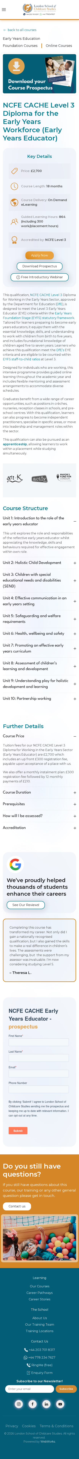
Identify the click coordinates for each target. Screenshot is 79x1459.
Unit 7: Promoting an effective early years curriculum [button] (33, 648)
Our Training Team (39, 1324)
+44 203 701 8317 (42, 1350)
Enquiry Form (42, 1373)
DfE (59, 304)
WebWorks (47, 1441)
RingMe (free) (42, 1365)
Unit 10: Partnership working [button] (27, 699)
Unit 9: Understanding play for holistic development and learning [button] (35, 684)
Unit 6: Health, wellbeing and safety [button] (33, 634)
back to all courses (22, 30)
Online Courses (59, 46)
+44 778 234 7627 (41, 1357)
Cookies (29, 1426)
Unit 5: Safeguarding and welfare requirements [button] (32, 619)
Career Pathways (39, 1293)
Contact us (17, 1206)
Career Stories (39, 1299)
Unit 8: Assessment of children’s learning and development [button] (30, 666)
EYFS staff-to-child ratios (21, 359)
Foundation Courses (20, 46)
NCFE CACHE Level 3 (46, 295)
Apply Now (39, 255)
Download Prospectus (39, 266)
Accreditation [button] (14, 828)
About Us (39, 1318)
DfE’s (60, 350)
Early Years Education (21, 39)
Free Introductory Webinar (42, 277)
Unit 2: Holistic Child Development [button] (32, 563)
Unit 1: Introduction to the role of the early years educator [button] (33, 521)
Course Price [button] (13, 736)
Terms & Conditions (56, 1426)
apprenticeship (15, 444)
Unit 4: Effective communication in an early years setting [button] (35, 601)
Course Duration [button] (17, 792)
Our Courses (39, 1286)
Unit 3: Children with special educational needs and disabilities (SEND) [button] (32, 581)
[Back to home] (39, 9)
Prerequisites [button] (14, 804)
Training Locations (39, 1331)
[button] (4, 9)
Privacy (12, 1426)
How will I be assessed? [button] (23, 816)
